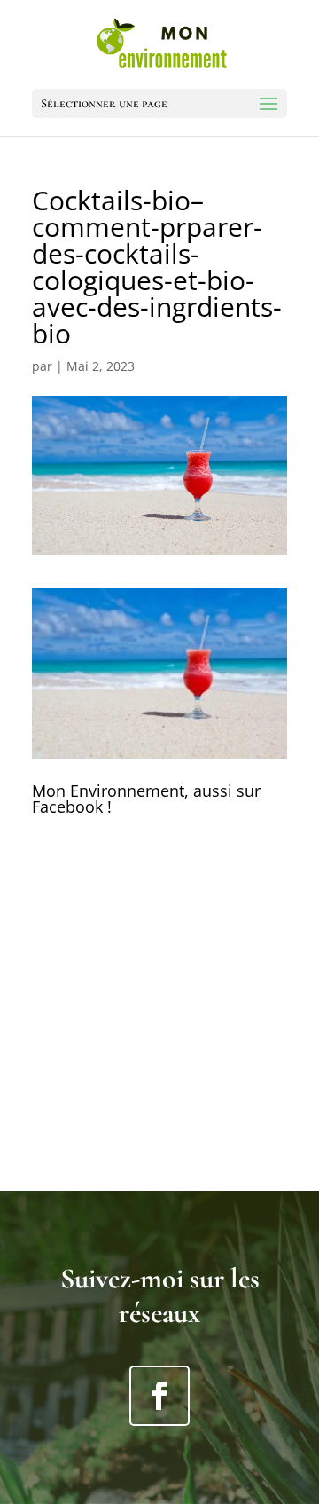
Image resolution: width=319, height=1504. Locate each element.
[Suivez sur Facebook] (159, 1396)
